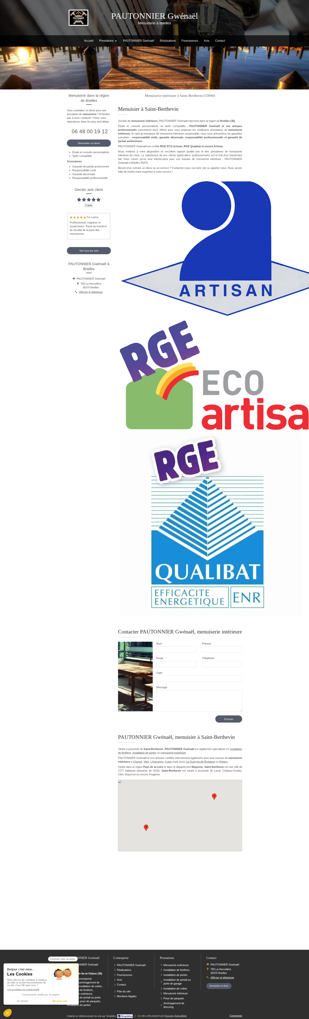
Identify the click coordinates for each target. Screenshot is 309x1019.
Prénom (206, 643)
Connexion (236, 1015)
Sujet (159, 672)
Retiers (223, 761)
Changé (137, 761)
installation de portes (144, 752)
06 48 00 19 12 (90, 131)
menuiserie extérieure (173, 752)
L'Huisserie (156, 761)
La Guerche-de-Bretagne (200, 761)
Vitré (146, 761)
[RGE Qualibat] (211, 524)
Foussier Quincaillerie (175, 1016)
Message (161, 687)
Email (159, 658)
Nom (159, 643)
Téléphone (208, 658)
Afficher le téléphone (91, 292)
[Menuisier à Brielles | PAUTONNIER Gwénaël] (78, 18)
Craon (168, 761)
